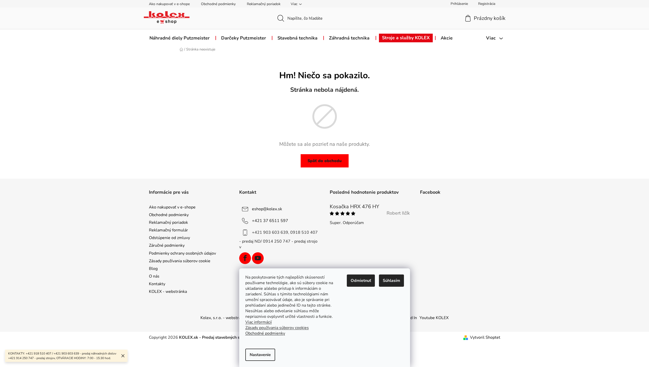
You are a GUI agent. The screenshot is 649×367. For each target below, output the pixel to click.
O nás (154, 276)
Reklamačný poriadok (264, 4)
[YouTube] (258, 258)
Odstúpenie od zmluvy (169, 238)
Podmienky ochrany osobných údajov (182, 253)
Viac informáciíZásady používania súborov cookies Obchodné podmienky (277, 327)
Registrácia (486, 3)
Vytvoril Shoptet (485, 337)
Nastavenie (260, 355)
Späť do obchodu (325, 161)
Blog (153, 268)
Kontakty (157, 284)
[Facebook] (245, 258)
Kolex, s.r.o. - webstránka (223, 318)
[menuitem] (179, 38)
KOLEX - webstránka (168, 291)
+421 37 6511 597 (270, 221)
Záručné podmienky (167, 245)
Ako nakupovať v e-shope (169, 4)
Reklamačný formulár (168, 230)
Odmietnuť (361, 280)
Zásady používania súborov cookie (179, 261)
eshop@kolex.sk (267, 209)
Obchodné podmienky (218, 4)
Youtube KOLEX (434, 318)
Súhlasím (391, 280)
